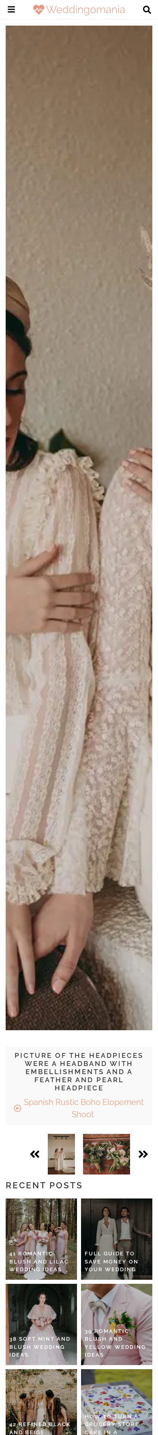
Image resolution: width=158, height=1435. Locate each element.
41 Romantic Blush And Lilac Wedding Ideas (39, 1261)
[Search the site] (147, 10)
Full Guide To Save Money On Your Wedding (112, 1261)
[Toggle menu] (11, 10)
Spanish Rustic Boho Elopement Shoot (83, 1108)
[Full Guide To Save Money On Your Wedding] (116, 1239)
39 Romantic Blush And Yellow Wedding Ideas (115, 1343)
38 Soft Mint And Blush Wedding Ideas (39, 1347)
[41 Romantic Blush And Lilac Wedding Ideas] (41, 1239)
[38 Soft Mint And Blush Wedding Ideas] (41, 1324)
